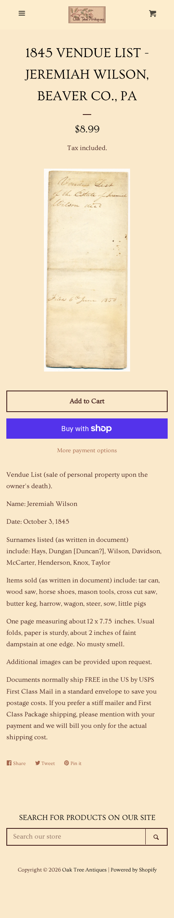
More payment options (87, 450)
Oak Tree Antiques (84, 870)
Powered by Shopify (134, 870)
